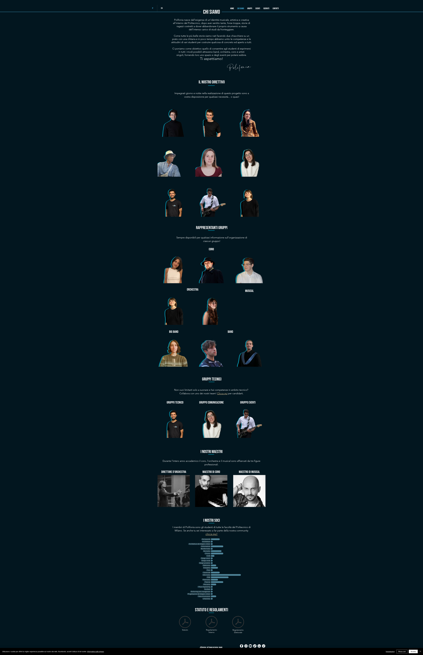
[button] (250, 8)
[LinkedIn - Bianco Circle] (259, 646)
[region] (174, 121)
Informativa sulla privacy (95, 651)
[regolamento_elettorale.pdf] (238, 622)
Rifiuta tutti (402, 651)
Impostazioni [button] (390, 651)
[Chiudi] (420, 651)
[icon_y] (250, 646)
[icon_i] (246, 646)
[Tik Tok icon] (254, 646)
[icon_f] (241, 646)
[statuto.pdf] (184, 622)
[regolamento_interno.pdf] (211, 622)
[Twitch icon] (263, 646)
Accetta (413, 651)
